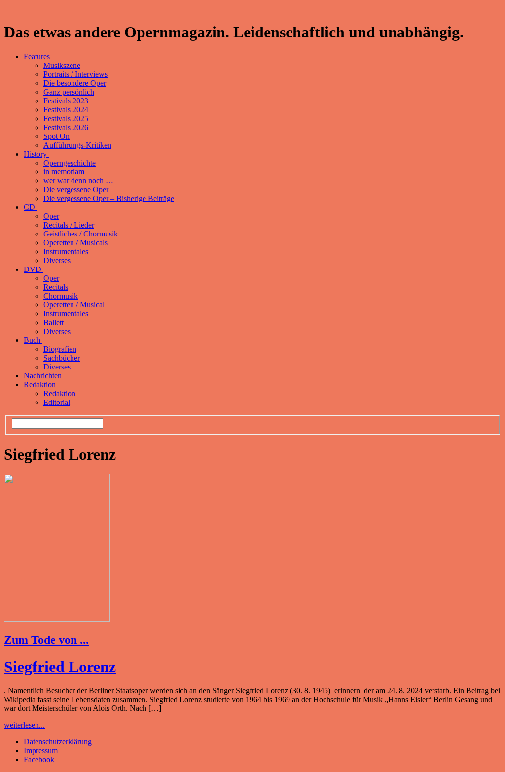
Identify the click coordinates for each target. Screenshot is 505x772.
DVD (33, 269)
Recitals (55, 287)
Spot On (56, 136)
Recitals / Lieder (68, 225)
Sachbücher (61, 358)
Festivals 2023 (65, 101)
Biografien (59, 349)
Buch (33, 340)
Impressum (41, 750)
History (36, 154)
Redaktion (41, 384)
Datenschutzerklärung (58, 742)
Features (38, 56)
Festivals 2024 (65, 109)
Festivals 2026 (65, 127)
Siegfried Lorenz (60, 666)
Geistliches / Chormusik (80, 234)
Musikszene (61, 65)
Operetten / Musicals (75, 242)
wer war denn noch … (78, 180)
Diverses (57, 260)
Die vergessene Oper (75, 189)
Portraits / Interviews (75, 74)
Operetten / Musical (74, 305)
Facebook (39, 759)
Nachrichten (43, 375)
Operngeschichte (69, 163)
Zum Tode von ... (46, 640)
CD (30, 207)
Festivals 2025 (65, 118)
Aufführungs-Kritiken (77, 145)
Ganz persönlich (68, 92)
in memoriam (63, 172)
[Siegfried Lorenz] (57, 619)
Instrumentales (65, 251)
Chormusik (60, 296)
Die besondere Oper (74, 83)
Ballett (53, 322)
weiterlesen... (24, 725)
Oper (51, 216)
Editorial (56, 402)
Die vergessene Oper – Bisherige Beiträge (108, 198)
